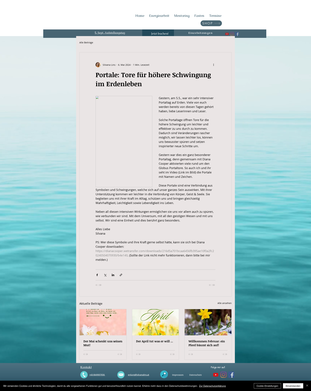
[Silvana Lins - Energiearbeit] (233, 34)
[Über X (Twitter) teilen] (105, 274)
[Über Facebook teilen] (97, 274)
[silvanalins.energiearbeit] (228, 34)
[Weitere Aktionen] (213, 65)
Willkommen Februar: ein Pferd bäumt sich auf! (207, 343)
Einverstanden (293, 385)
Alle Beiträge (86, 42)
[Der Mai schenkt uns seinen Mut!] (103, 322)
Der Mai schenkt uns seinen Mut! (102, 343)
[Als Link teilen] (120, 274)
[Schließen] (307, 385)
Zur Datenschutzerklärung (212, 385)
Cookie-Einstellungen (267, 385)
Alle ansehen (225, 303)
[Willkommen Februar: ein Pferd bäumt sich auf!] (208, 322)
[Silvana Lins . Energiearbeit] (223, 34)
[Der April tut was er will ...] (155, 322)
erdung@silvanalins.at (138, 374)
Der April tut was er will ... (154, 341)
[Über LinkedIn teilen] (113, 274)
